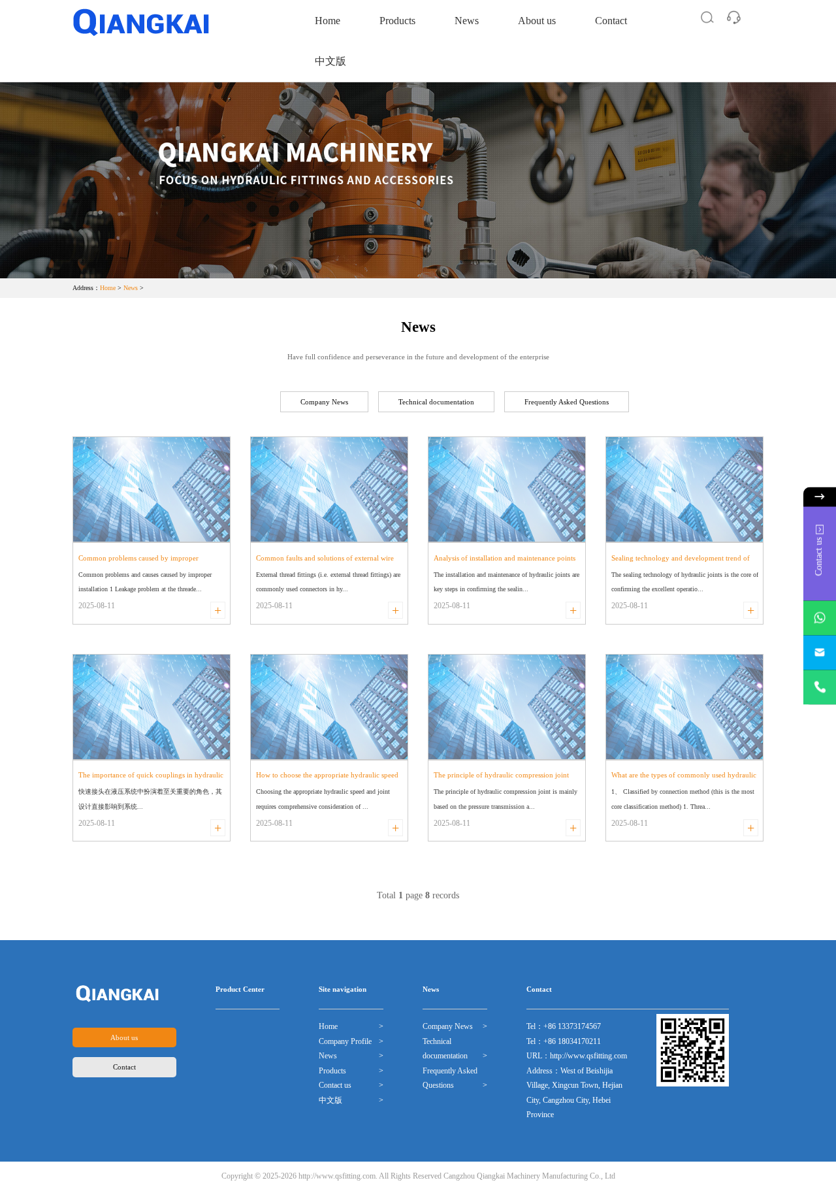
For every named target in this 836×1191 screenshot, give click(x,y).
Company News (324, 402)
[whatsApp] (819, 617)
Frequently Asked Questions (566, 402)
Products (397, 20)
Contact (611, 20)
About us (537, 20)
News (467, 20)
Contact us (335, 1085)
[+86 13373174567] (819, 687)
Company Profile (345, 1041)
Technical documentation (436, 402)
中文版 (330, 61)
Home (327, 20)
